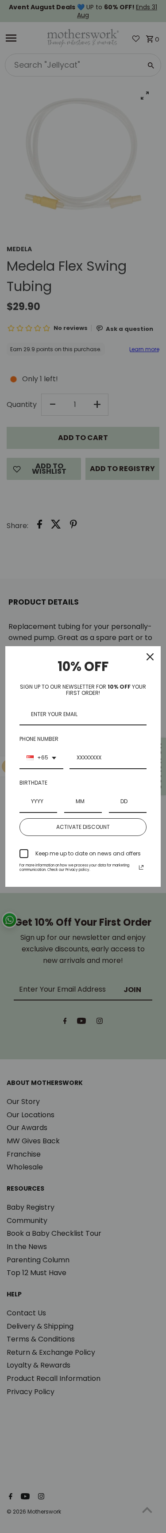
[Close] (150, 656)
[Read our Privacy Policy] (141, 867)
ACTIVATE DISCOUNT (83, 827)
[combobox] (41, 758)
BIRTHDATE (33, 782)
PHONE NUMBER (38, 739)
